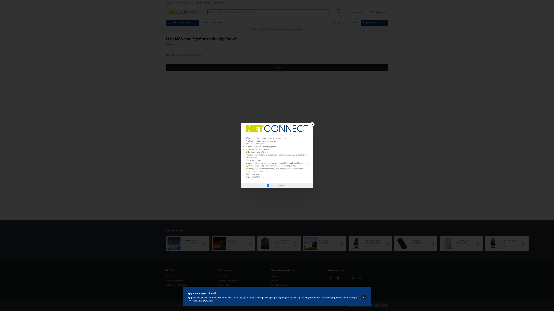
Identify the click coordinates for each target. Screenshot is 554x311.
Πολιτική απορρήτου (203, 300)
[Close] (312, 124)
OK (363, 296)
